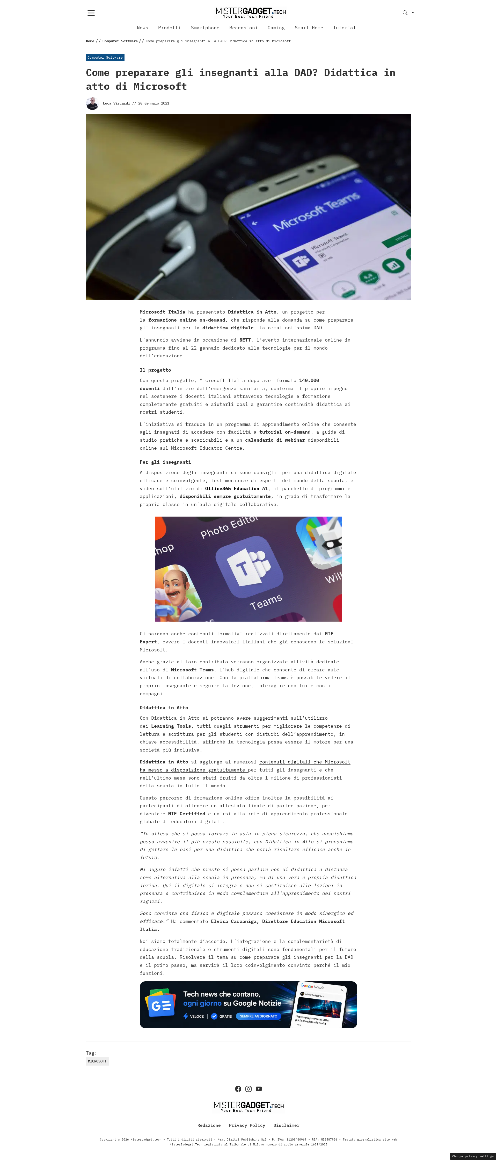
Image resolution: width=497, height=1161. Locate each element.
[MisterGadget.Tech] (250, 13)
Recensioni (243, 28)
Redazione (209, 1125)
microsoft (97, 1061)
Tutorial (344, 28)
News (142, 28)
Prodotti (169, 28)
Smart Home (309, 28)
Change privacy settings (473, 1156)
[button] (408, 13)
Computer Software (105, 57)
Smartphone (205, 28)
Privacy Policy (247, 1125)
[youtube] (259, 1089)
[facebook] (238, 1089)
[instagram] (248, 1089)
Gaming (276, 28)
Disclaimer (286, 1125)
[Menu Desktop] (91, 13)
